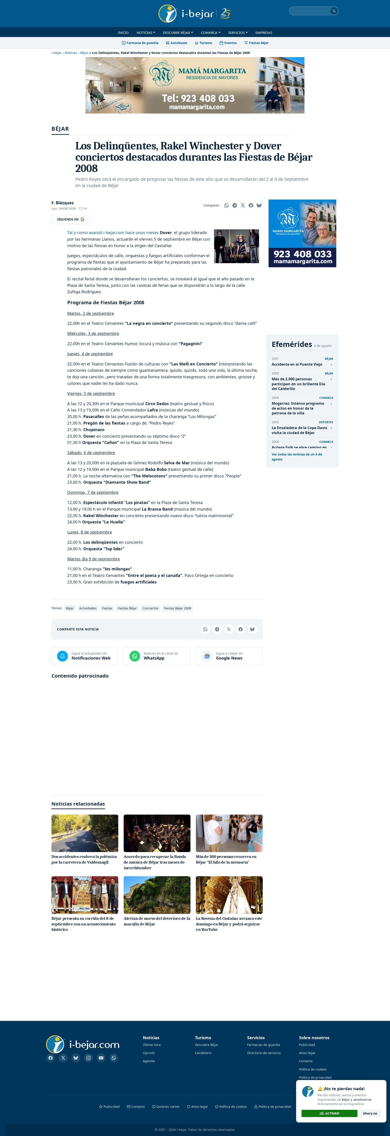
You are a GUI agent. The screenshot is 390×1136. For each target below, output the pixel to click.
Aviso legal (307, 1053)
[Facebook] (50, 1057)
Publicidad (307, 1045)
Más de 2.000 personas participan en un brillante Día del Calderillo (298, 383)
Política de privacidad (315, 1077)
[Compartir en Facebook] (251, 205)
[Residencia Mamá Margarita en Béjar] (302, 233)
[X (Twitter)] (63, 1057)
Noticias (144, 32)
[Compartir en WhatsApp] (226, 205)
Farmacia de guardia (142, 43)
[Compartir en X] (242, 205)
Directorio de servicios (264, 1053)
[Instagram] (88, 1057)
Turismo (206, 43)
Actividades (88, 608)
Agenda (149, 1061)
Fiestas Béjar (259, 43)
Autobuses (179, 43)
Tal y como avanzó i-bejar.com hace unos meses (113, 232)
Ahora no (370, 1113)
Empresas (263, 32)
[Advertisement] (157, 735)
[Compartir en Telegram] (234, 205)
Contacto (305, 1061)
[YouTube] (101, 1057)
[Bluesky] (75, 1057)
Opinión (149, 1053)
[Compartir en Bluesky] (259, 205)
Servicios (236, 32)
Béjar (84, 53)
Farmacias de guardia (263, 1045)
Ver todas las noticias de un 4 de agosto (297, 456)
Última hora (152, 1045)
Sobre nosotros (314, 1037)
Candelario (203, 1053)
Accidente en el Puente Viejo (297, 364)
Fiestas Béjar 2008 (177, 608)
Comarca (209, 32)
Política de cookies (313, 1069)
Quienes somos (168, 1106)
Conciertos (150, 608)
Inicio (123, 32)
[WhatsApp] (113, 1057)
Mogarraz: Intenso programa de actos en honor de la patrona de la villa (298, 408)
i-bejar (56, 53)
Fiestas (107, 608)
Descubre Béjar (176, 32)
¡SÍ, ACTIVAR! (329, 1113)
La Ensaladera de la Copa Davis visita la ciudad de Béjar (299, 430)
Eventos (230, 43)
